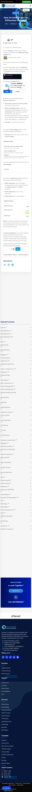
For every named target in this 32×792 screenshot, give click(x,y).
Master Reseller (6, 716)
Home (6, 24)
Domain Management (8, 386)
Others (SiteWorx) (6, 462)
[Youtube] (17, 657)
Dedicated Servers (6, 721)
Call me (7, 788)
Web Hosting (5, 704)
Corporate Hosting (6, 710)
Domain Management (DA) (8, 392)
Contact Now (15, 590)
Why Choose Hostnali (7, 746)
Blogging (4, 355)
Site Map (4, 760)
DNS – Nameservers (7, 383)
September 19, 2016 (11, 43)
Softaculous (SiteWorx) (7, 489)
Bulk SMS (4, 727)
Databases (5, 372)
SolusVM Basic (6, 494)
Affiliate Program (6, 749)
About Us (4, 740)
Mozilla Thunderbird (7, 454)
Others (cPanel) (5, 457)
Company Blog (5, 752)
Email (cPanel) (5, 397)
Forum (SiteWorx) (6, 420)
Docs (3, 694)
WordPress (5, 526)
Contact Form (5, 682)
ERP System (5, 730)
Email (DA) (4, 402)
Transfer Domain (6, 671)
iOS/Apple (4, 443)
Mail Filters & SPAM (7, 446)
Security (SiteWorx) (6, 472)
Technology (5, 504)
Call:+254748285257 (16, 602)
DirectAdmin (5, 380)
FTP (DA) (3, 430)
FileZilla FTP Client (7, 412)
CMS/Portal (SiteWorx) (7, 364)
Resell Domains (6, 673)
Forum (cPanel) (5, 415)
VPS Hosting (5, 718)
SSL (3, 500)
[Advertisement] (16, 298)
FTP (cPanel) (4, 425)
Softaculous (5, 486)
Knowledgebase (6, 691)
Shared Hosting (6, 480)
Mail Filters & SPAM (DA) (8, 449)
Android (4, 327)
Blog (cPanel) (4, 345)
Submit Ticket (5, 688)
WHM (3, 513)
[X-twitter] (6, 657)
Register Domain (6, 668)
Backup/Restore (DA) (7, 337)
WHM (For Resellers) (7, 516)
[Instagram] (10, 657)
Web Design (5, 507)
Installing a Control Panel (9, 440)
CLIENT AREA (26, 2)
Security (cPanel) (5, 467)
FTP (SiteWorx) (5, 435)
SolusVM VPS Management (10, 497)
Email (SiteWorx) (5, 407)
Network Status (6, 763)
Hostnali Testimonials (7, 754)
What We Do (5, 743)
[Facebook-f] (3, 657)
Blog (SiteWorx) (5, 350)
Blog (3, 342)
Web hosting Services (8, 510)
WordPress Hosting (7, 529)
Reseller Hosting (6, 713)
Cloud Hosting (5, 358)
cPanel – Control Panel (8, 369)
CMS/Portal (16, 13)
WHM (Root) (4, 521)
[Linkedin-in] (14, 657)
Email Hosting (5, 707)
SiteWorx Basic (6, 483)
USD (26, 10)
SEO (3, 477)
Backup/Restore (6, 330)
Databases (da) (5, 375)
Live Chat (4, 685)
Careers (4, 757)
